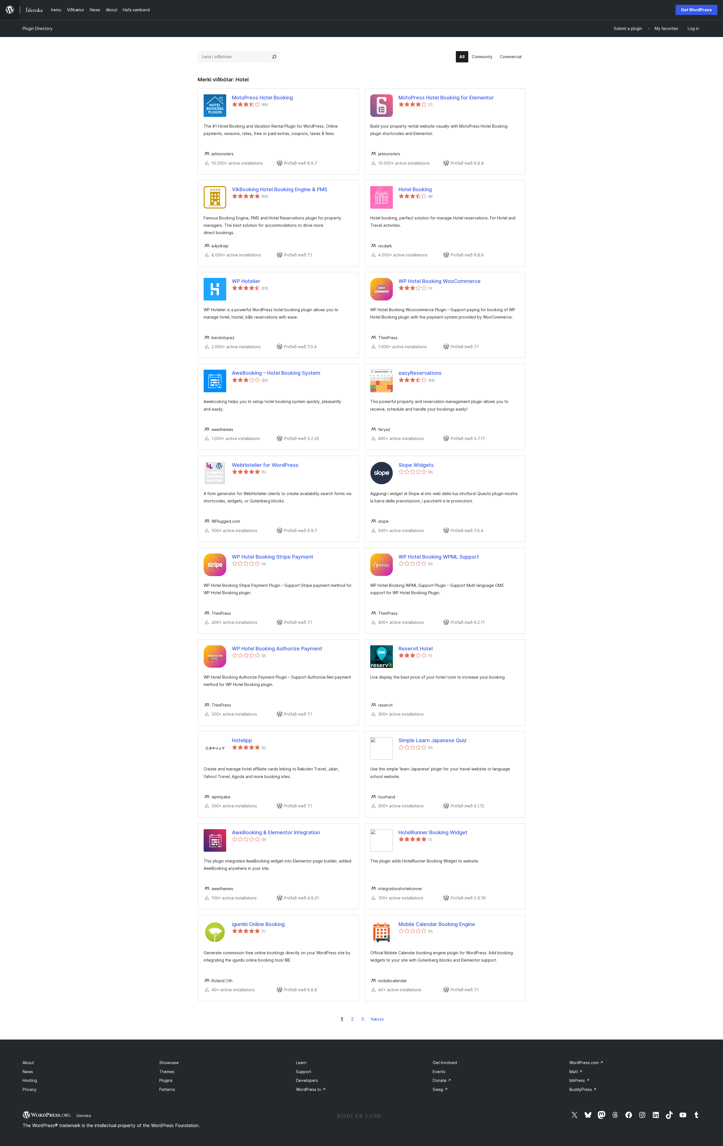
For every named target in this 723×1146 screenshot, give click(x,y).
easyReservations (420, 373)
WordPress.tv (311, 1089)
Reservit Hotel (415, 649)
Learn (301, 1062)
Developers (307, 1080)
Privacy (29, 1089)
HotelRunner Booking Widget (432, 832)
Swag (440, 1089)
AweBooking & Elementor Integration (276, 832)
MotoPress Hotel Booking (262, 98)
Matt (576, 1071)
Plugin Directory (38, 28)
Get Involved (445, 1062)
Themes (167, 1071)
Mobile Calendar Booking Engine (436, 924)
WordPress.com (586, 1062)
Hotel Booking (415, 189)
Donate (442, 1080)
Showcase (169, 1062)
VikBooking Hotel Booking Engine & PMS (279, 189)
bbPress (579, 1080)
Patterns (167, 1089)
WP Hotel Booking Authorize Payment (277, 649)
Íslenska (84, 1115)
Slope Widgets (416, 465)
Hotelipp (242, 740)
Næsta (377, 1019)
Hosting (30, 1080)
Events (439, 1071)
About (28, 1062)
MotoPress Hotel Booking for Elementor (446, 98)
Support (303, 1071)
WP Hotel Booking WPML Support (438, 557)
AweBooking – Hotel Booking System (276, 373)
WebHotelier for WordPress (265, 465)
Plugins (166, 1080)
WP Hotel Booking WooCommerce (439, 281)
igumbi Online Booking (258, 924)
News (28, 1071)
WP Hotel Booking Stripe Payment (272, 557)
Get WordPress (696, 9)
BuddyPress (583, 1089)
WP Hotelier (246, 281)
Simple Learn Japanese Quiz (432, 740)
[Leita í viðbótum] (274, 56)
